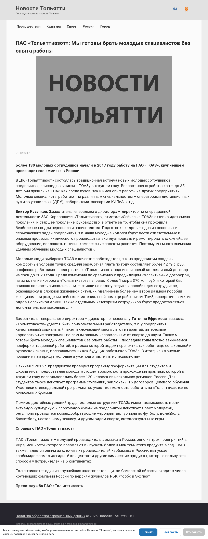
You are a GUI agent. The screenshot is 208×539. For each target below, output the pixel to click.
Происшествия (28, 26)
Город (105, 26)
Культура (54, 26)
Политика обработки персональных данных (50, 516)
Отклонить (194, 532)
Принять (148, 532)
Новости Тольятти (40, 8)
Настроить (170, 532)
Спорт (72, 26)
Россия (88, 26)
